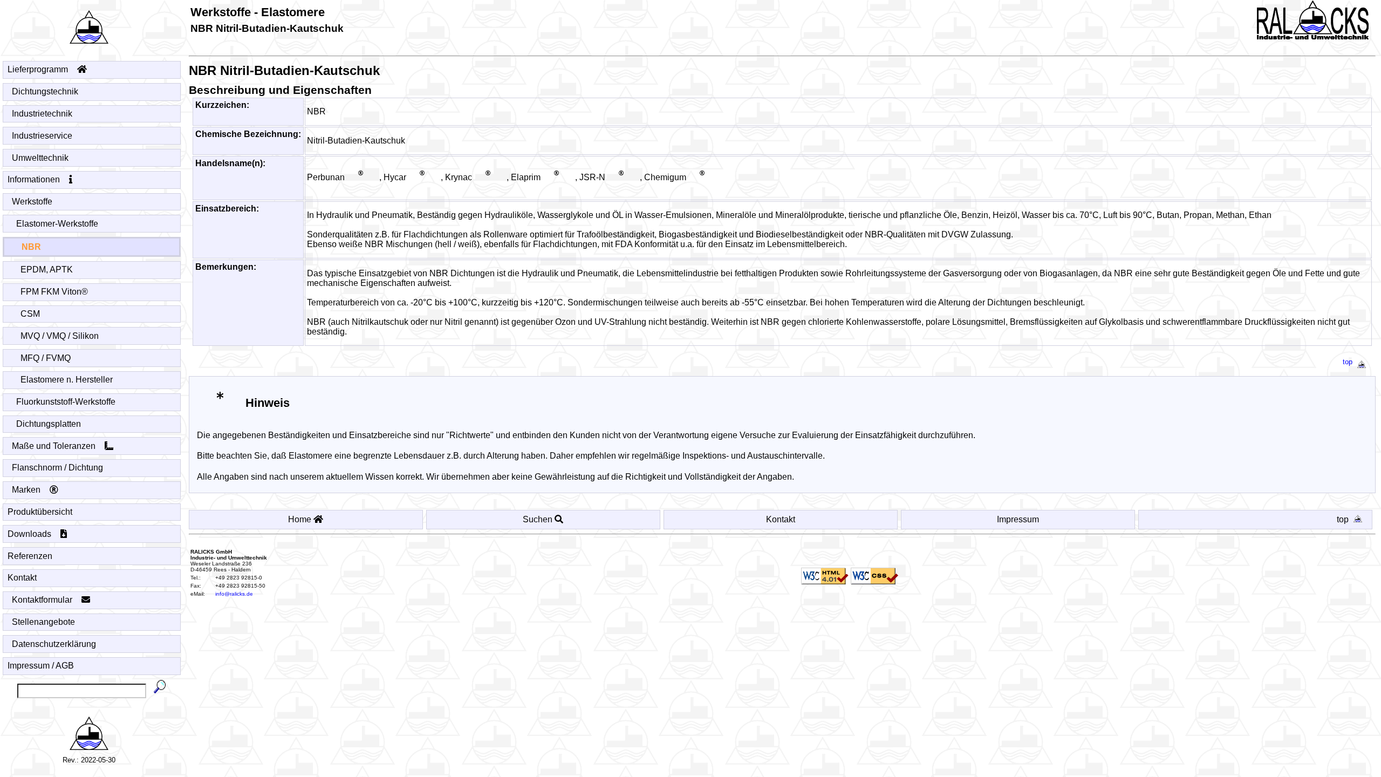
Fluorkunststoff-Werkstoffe (65, 401)
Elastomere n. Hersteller (66, 379)
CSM (30, 313)
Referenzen (30, 556)
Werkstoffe (32, 201)
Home (300, 519)
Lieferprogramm (39, 69)
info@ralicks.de (234, 594)
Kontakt (22, 577)
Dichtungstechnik (45, 91)
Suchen (539, 519)
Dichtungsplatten (48, 423)
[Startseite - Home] (89, 24)
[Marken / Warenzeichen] (362, 177)
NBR (31, 246)
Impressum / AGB (41, 665)
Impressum (1018, 519)
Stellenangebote (43, 621)
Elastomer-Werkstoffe (57, 223)
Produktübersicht (40, 511)
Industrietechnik (42, 113)
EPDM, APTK (46, 269)
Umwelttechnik (40, 157)
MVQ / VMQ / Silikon (59, 335)
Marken (27, 489)
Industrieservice (42, 135)
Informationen (35, 179)
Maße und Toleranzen (55, 446)
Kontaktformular (43, 599)
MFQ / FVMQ (45, 358)
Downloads (30, 534)
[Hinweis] (219, 402)
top (1347, 362)
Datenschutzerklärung (54, 644)
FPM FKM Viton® (54, 291)
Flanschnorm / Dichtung (57, 467)
